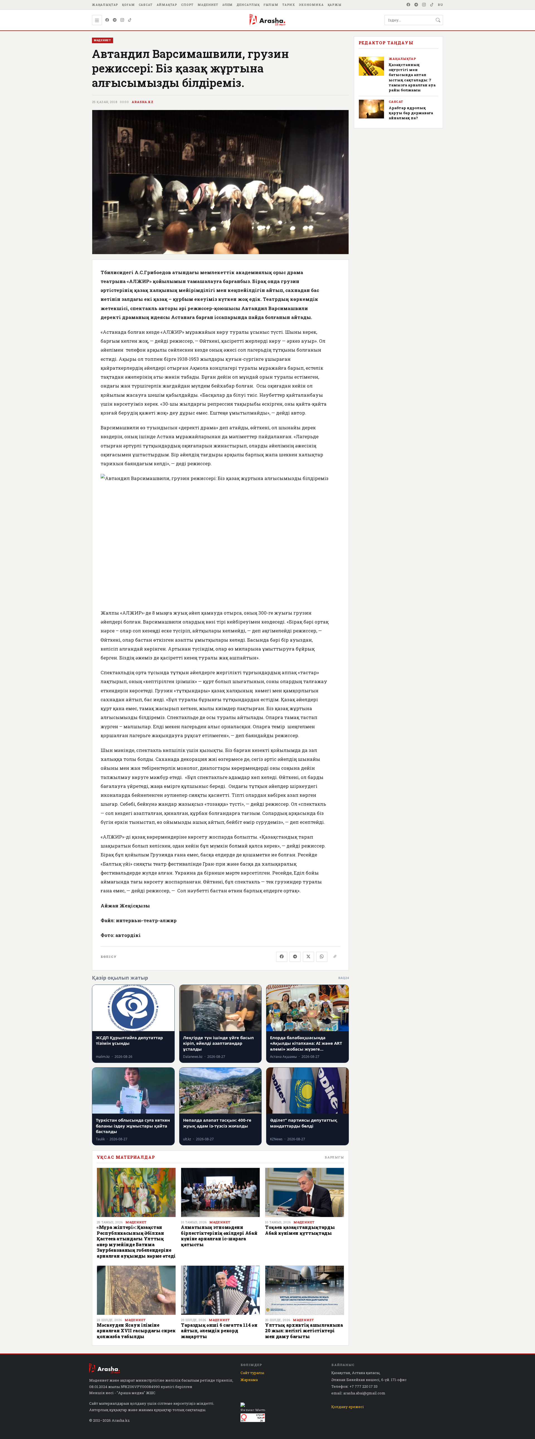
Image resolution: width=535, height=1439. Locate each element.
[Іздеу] (438, 20)
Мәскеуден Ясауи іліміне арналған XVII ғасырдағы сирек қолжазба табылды (136, 1330)
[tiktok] (432, 5)
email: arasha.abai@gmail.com (358, 1393)
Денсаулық (248, 4)
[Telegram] (416, 5)
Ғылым (271, 4)
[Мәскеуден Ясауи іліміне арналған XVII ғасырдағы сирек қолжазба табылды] (136, 1290)
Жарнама (249, 1379)
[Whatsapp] (321, 957)
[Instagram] (424, 5)
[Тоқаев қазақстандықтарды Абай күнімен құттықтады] (304, 1192)
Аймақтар (167, 4)
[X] (308, 957)
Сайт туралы (252, 1372)
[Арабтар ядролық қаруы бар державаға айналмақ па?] (371, 109)
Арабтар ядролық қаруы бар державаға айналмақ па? (411, 112)
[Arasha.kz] (267, 20)
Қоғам (128, 4)
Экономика (311, 4)
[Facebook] (408, 5)
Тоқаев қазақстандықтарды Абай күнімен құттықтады (300, 1230)
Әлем (227, 4)
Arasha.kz (142, 102)
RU (440, 4)
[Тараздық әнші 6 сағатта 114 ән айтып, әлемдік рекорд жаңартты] (220, 1290)
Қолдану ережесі (347, 1406)
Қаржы (335, 4)
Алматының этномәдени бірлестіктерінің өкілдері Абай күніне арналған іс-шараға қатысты (219, 1235)
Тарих (288, 4)
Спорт (187, 4)
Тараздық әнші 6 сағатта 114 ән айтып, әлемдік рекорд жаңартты (219, 1330)
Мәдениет (208, 4)
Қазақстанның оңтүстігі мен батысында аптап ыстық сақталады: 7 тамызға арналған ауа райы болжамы (412, 77)
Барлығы (334, 1157)
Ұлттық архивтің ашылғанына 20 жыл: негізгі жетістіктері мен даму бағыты (304, 1330)
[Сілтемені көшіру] (335, 957)
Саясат (146, 4)
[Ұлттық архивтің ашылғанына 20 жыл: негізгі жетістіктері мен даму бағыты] (304, 1290)
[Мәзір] (97, 20)
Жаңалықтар (105, 4)
